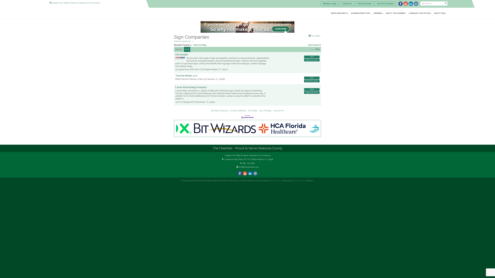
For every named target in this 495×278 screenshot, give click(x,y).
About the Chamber (395, 13)
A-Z (187, 49)
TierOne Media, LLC (186, 75)
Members (378, 13)
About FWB (439, 13)
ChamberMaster (299, 181)
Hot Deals (315, 35)
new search (314, 45)
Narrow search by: (182, 41)
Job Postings (265, 110)
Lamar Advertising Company (191, 87)
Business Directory (360, 13)
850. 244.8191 (248, 163)
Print (317, 49)
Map (312, 57)
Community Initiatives (419, 13)
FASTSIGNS (181, 54)
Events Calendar (238, 110)
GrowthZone (275, 181)
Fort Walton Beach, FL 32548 (248, 159)
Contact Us (278, 110)
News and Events (339, 13)
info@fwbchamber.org (248, 167)
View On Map (200, 45)
